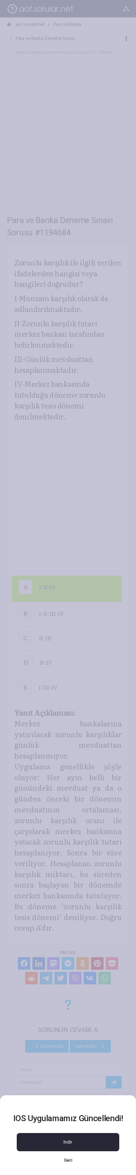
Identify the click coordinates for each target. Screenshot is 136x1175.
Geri (68, 1160)
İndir (67, 1142)
